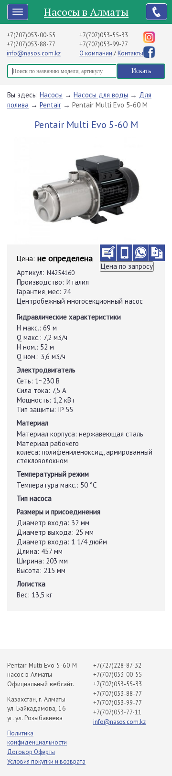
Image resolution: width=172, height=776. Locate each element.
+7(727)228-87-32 (117, 665)
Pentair (50, 104)
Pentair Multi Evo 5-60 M (110, 104)
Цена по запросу (127, 266)
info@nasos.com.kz (34, 53)
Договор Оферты (31, 752)
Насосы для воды (101, 94)
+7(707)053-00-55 (31, 35)
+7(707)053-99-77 (103, 44)
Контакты (130, 53)
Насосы (51, 94)
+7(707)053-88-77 (31, 44)
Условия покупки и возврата (46, 761)
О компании (95, 53)
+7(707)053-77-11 (117, 712)
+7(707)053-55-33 (103, 35)
